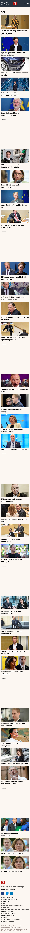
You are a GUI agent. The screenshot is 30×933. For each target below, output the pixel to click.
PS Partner (4, 917)
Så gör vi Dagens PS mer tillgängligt (11, 919)
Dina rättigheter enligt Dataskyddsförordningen (15, 909)
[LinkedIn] (11, 893)
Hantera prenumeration (7, 897)
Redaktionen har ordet (7, 915)
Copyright (4, 903)
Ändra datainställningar (7, 921)
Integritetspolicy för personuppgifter (12, 905)
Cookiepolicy (5, 907)
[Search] (25, 3)
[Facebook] (2, 893)
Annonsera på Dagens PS (8, 913)
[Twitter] (7, 893)
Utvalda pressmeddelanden (9, 899)
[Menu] (28, 3)
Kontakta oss (5, 901)
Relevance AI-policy (7, 911)
